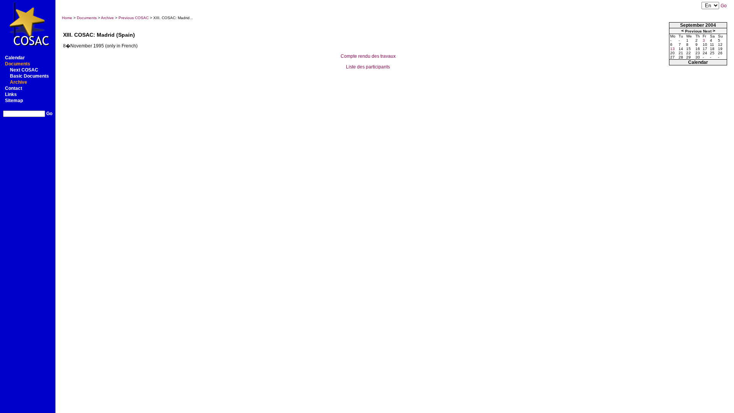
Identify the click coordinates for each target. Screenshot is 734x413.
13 (672, 49)
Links (11, 94)
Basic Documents (29, 76)
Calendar (15, 57)
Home (67, 18)
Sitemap (14, 100)
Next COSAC (24, 70)
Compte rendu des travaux (368, 56)
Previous (693, 31)
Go (49, 113)
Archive (18, 82)
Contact (13, 88)
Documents (17, 64)
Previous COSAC (134, 18)
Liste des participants (368, 67)
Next (707, 31)
